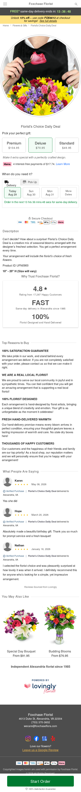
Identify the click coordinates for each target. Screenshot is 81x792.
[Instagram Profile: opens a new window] (28, 738)
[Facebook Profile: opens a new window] (36, 738)
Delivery (11, 184)
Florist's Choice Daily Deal (42, 491)
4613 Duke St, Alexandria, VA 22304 (40, 718)
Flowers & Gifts (20, 25)
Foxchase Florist (41, 3)
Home (6, 25)
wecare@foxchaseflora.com (40, 726)
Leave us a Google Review (40, 750)
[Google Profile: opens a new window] (44, 738)
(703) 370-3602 (40, 722)
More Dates (68, 192)
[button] (73, 783)
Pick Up (32, 182)
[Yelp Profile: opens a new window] (53, 738)
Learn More (63, 164)
